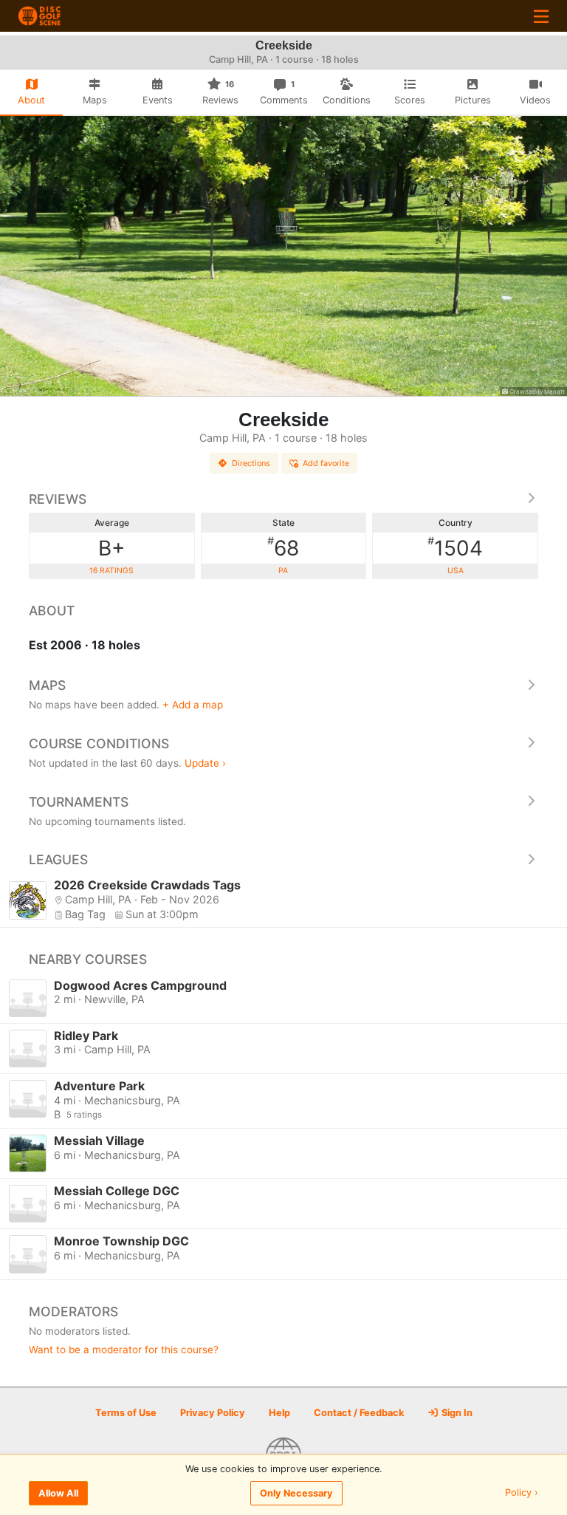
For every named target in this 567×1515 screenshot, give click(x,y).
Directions (251, 463)
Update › (205, 763)
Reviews (57, 499)
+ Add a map (192, 705)
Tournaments (78, 802)
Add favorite (326, 463)
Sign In (455, 1412)
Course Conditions (99, 743)
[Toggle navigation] (541, 16)
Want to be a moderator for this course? (124, 1349)
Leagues (58, 859)
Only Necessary (296, 1493)
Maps (47, 685)
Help (279, 1412)
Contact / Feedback (359, 1412)
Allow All (58, 1493)
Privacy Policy (212, 1412)
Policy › (521, 1493)
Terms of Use (126, 1412)
